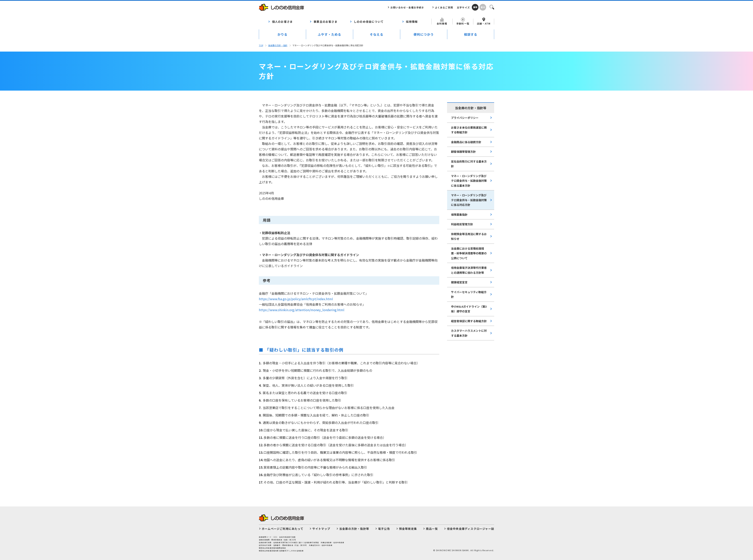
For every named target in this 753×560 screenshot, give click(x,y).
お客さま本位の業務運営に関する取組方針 (469, 129)
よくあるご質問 (444, 7)
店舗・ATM (483, 23)
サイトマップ (321, 529)
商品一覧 (432, 529)
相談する (470, 34)
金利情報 (442, 23)
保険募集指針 (459, 214)
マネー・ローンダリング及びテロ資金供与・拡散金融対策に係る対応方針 (469, 200)
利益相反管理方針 (462, 224)
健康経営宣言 (459, 282)
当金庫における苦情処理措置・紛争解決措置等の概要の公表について (469, 253)
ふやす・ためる (329, 34)
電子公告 (384, 529)
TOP (261, 45)
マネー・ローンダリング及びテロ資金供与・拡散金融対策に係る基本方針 (469, 180)
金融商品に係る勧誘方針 (466, 142)
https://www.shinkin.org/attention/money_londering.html (301, 309)
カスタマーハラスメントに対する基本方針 (469, 333)
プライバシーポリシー (464, 118)
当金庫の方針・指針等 (354, 529)
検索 (491, 6)
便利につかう (424, 34)
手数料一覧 (462, 23)
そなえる (376, 34)
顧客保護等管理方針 (463, 152)
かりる (282, 34)
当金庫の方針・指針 (277, 45)
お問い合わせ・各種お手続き (407, 7)
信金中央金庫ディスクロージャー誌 (470, 529)
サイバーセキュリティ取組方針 (469, 294)
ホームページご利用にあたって (282, 529)
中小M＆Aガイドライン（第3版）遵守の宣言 (469, 309)
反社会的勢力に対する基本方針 (469, 163)
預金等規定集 (408, 529)
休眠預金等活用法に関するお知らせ (469, 236)
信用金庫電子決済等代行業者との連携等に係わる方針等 (469, 270)
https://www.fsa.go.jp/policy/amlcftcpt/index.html (296, 298)
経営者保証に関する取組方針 (469, 321)
